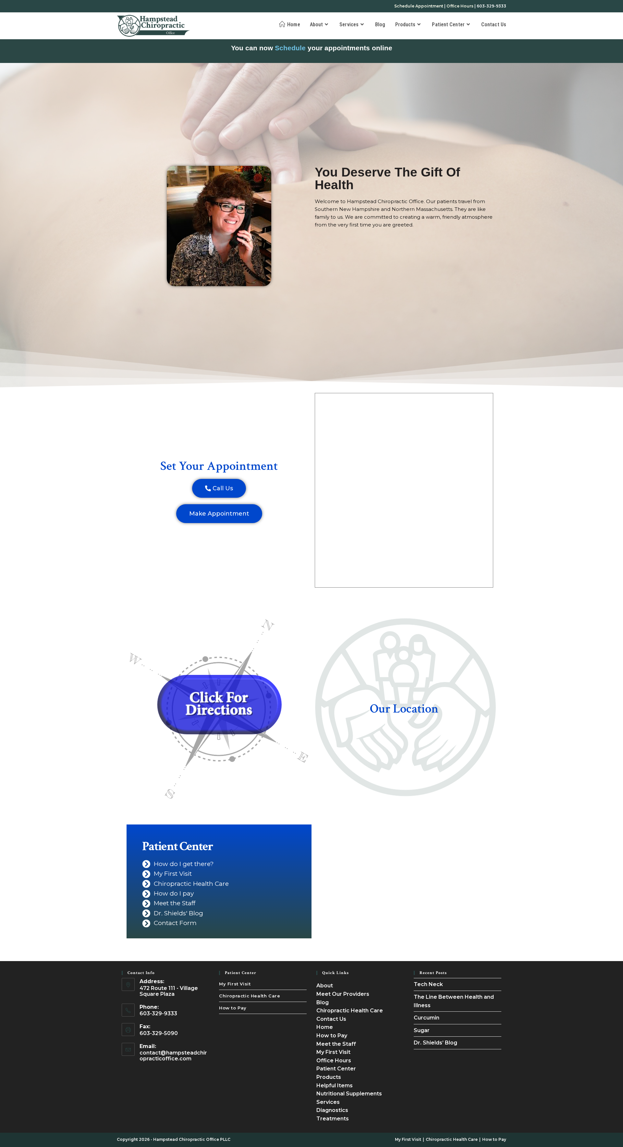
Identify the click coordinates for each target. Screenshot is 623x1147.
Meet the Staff (336, 1044)
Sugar (422, 1030)
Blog (322, 1002)
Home (324, 1027)
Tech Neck (428, 984)
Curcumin (426, 1018)
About (324, 985)
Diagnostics (332, 1110)
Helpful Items (334, 1085)
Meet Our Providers (342, 994)
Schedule (290, 48)
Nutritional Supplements (349, 1094)
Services (328, 1102)
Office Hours (459, 6)
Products (328, 1077)
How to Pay (233, 1007)
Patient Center (336, 1069)
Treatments (332, 1119)
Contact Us (331, 1019)
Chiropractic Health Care (249, 995)
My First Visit (234, 983)
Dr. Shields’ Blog (435, 1043)
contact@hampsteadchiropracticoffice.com (173, 1056)
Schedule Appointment (418, 6)
